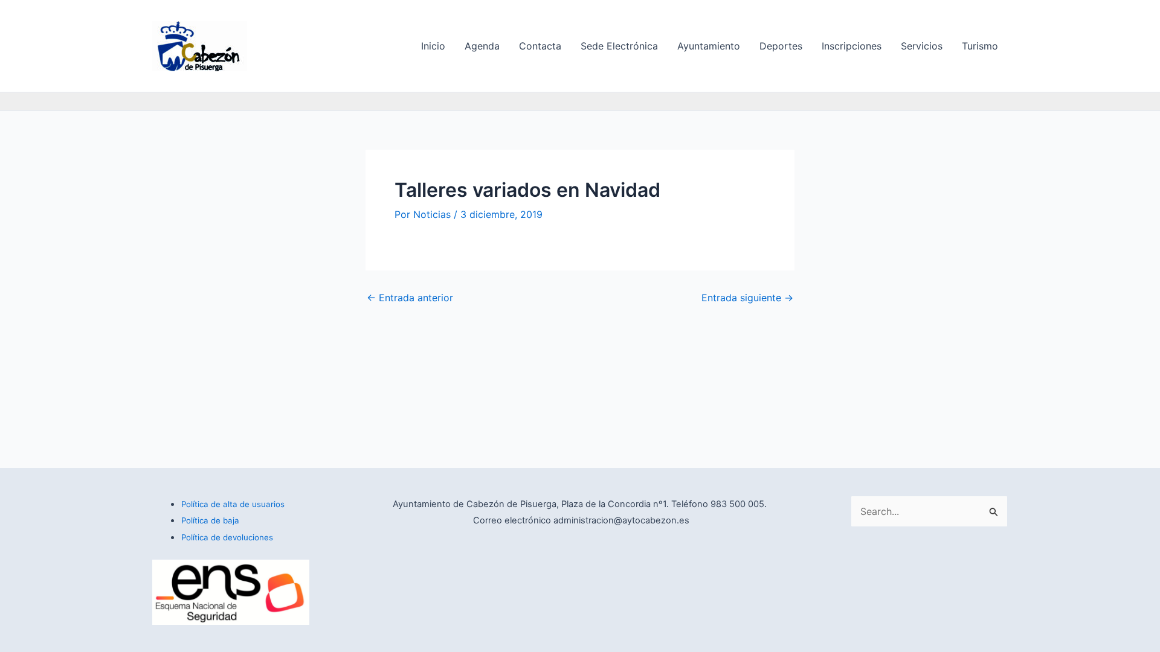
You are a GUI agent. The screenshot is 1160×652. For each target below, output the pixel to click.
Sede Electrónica (619, 46)
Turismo (980, 46)
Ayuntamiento (708, 46)
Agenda (482, 46)
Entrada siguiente (747, 297)
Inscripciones (851, 46)
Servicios (921, 46)
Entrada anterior (410, 297)
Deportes (780, 46)
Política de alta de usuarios (233, 504)
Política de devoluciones (227, 537)
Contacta (540, 46)
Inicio (433, 46)
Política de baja (210, 520)
